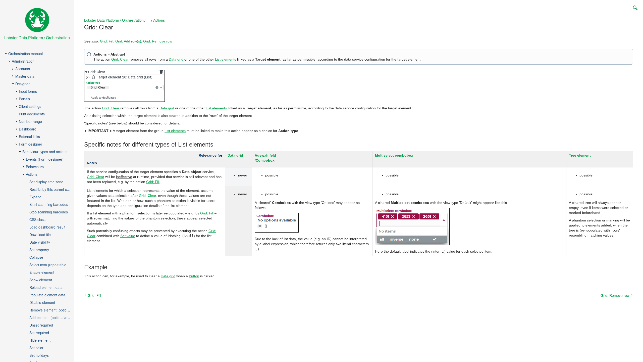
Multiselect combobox (394, 155)
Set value (127, 236)
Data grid (176, 59)
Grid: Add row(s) (128, 41)
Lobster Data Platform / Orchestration (114, 20)
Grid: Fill (106, 41)
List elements (225, 59)
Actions (159, 20)
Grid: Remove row (157, 41)
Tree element (580, 155)
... (147, 20)
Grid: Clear (120, 59)
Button (194, 276)
